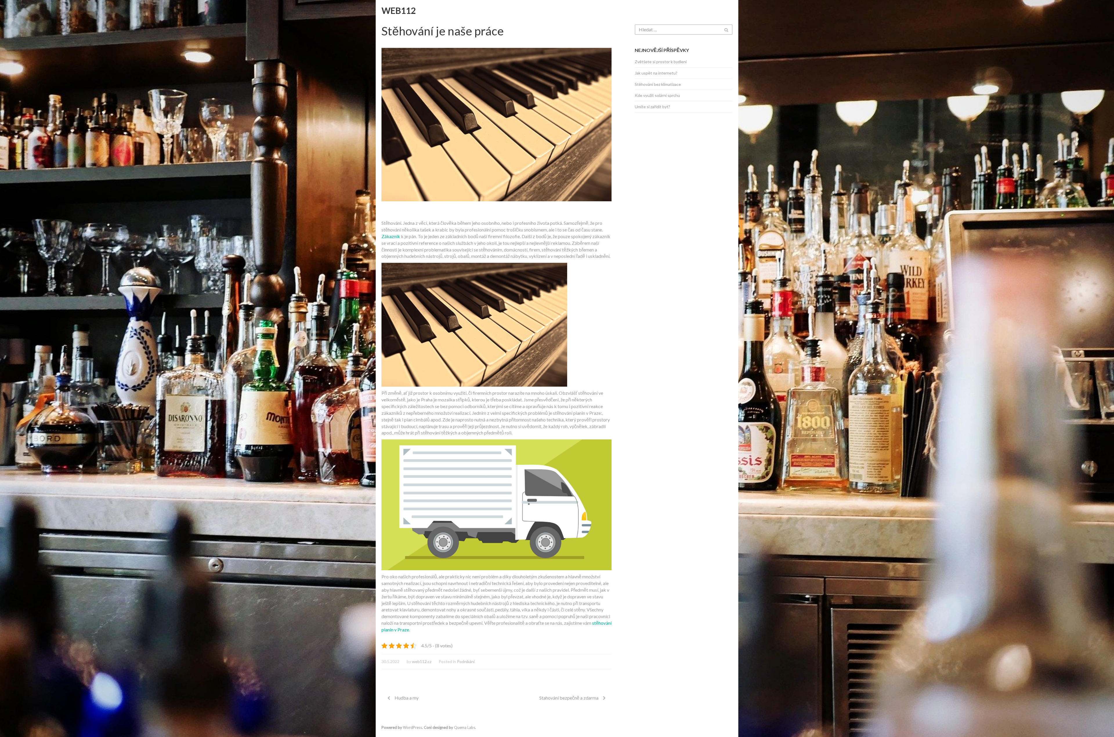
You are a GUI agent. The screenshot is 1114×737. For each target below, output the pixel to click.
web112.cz (421, 661)
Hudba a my (407, 697)
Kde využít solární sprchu (657, 95)
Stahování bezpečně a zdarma (568, 697)
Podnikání (466, 661)
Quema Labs (464, 727)
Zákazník (390, 236)
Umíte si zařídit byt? (652, 106)
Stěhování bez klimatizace (658, 84)
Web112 (398, 10)
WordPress (412, 727)
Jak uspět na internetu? (656, 72)
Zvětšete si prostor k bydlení (661, 61)
